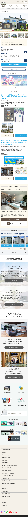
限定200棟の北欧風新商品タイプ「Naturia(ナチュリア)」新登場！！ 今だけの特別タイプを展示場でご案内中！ (14, 42)
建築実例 (4, 452)
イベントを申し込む (20, 135)
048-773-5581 (7, 59)
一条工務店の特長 (6, 449)
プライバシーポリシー (11, 508)
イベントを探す (10, 6)
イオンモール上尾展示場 (6, 233)
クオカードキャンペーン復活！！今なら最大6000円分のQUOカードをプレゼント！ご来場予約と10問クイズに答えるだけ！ (14, 44)
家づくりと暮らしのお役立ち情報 (9, 465)
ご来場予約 (6, 245)
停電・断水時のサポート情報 (8, 483)
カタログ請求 (17, 6)
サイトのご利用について (22, 508)
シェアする (14, 69)
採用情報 (2, 508)
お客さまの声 (5, 462)
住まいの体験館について (14, 377)
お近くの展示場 (3, 5)
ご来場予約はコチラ (14, 65)
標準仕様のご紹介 (6, 457)
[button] (2, 22)
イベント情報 (7, 249)
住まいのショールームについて (14, 347)
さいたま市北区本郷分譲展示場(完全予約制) (18, 234)
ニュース (4, 486)
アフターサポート (6, 481)
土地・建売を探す (24, 6)
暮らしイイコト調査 (6, 470)
